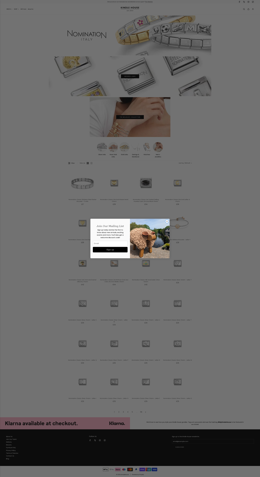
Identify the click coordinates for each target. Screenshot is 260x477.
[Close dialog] (167, 221)
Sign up (110, 250)
